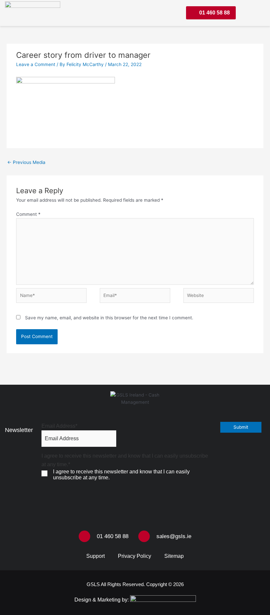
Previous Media (26, 162)
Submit (240, 427)
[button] (254, 13)
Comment (28, 214)
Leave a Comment (35, 64)
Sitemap (174, 556)
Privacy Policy (134, 556)
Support (95, 556)
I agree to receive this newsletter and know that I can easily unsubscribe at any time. (121, 474)
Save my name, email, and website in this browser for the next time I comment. (109, 317)
